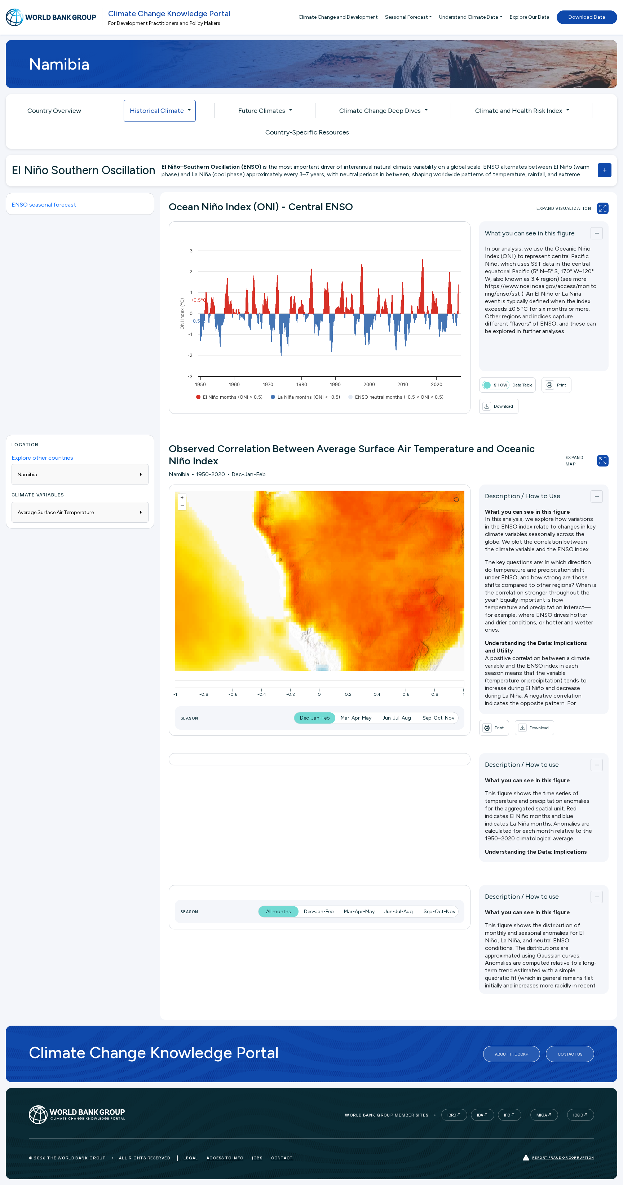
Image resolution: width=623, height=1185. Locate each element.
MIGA (541, 1115)
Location (25, 444)
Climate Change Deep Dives (380, 111)
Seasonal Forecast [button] (406, 17)
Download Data (587, 17)
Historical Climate (157, 111)
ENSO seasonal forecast (44, 204)
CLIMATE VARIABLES (38, 494)
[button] (498, 406)
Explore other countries (42, 457)
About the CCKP (511, 1054)
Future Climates (261, 111)
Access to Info (225, 1157)
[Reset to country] (456, 499)
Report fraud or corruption (563, 1157)
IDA (480, 1115)
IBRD (451, 1115)
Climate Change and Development (338, 17)
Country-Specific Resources (307, 132)
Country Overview (54, 111)
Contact (282, 1157)
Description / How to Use (522, 496)
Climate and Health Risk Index (518, 111)
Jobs (257, 1157)
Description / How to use (522, 765)
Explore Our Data (529, 17)
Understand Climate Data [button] (468, 17)
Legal (191, 1157)
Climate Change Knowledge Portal (169, 13)
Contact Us (570, 1054)
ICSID (578, 1115)
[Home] (51, 17)
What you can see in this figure (530, 233)
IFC (507, 1115)
